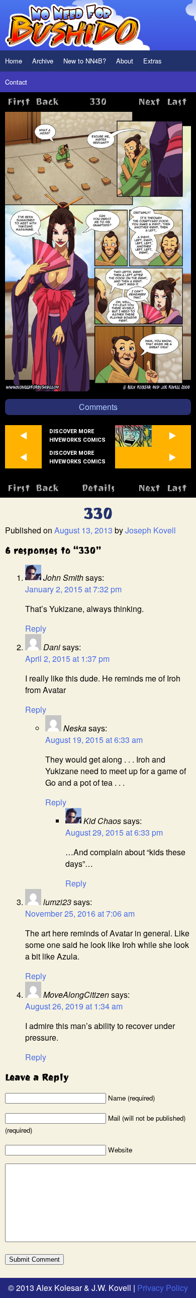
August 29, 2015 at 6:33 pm (114, 832)
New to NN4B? (84, 60)
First (19, 101)
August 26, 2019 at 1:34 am (74, 1006)
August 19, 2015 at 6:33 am (94, 739)
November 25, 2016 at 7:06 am (80, 913)
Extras (152, 60)
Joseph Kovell (150, 530)
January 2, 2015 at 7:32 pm (73, 589)
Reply (35, 628)
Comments (98, 407)
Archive (42, 60)
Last (177, 101)
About (124, 60)
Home (13, 60)
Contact (16, 82)
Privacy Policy (162, 1287)
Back (47, 101)
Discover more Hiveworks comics (77, 435)
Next (149, 101)
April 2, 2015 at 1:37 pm (67, 658)
